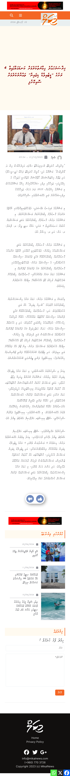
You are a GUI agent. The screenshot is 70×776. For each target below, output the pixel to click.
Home (35, 737)
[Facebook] (26, 752)
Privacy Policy (35, 741)
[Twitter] (35, 752)
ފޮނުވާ (60, 693)
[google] (43, 752)
